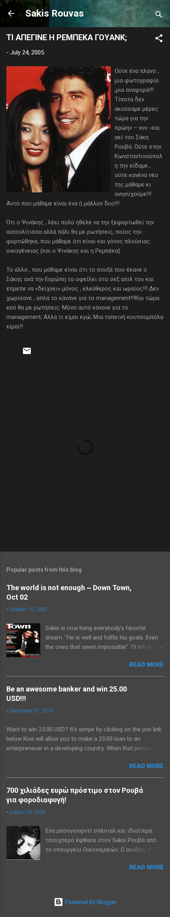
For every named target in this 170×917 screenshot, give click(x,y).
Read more (146, 664)
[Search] (159, 16)
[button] (159, 40)
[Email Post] (27, 353)
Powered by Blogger (90, 902)
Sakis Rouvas (54, 13)
